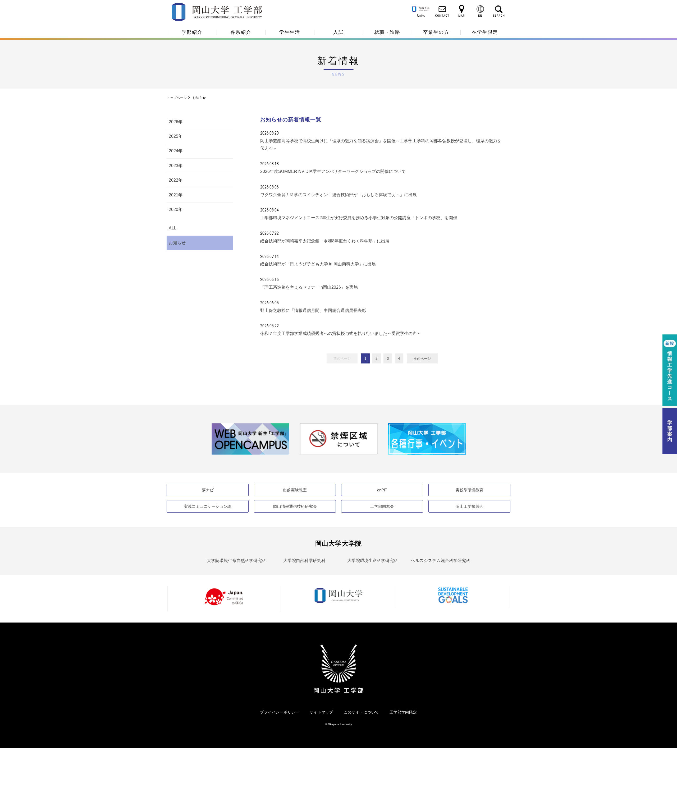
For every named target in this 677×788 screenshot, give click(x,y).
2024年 (175, 151)
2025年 (175, 136)
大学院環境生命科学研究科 (372, 560)
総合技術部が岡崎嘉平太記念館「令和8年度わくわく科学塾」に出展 (325, 241)
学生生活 (289, 32)
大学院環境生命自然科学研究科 (236, 560)
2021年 (175, 195)
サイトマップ (321, 712)
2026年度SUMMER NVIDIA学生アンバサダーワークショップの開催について (333, 171)
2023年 (175, 165)
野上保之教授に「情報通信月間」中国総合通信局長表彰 (313, 310)
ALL (172, 228)
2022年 (175, 180)
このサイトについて (361, 712)
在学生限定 (485, 32)
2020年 (175, 209)
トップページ (177, 98)
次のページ (422, 359)
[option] (250, 439)
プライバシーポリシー (279, 712)
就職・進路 (387, 32)
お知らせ (177, 243)
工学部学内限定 (403, 712)
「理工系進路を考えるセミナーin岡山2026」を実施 (309, 287)
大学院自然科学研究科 (304, 560)
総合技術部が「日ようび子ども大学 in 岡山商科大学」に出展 (318, 264)
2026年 (175, 121)
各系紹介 (240, 32)
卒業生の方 (436, 32)
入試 (338, 32)
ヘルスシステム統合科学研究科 (440, 560)
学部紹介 (192, 32)
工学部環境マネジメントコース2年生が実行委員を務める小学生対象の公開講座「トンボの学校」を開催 (358, 217)
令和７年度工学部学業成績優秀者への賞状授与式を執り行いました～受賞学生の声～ (340, 333)
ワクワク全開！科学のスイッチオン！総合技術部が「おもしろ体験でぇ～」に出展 (338, 194)
